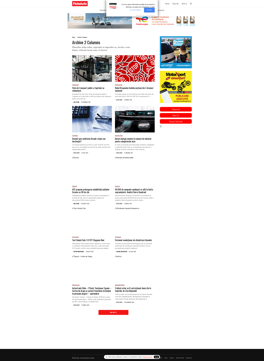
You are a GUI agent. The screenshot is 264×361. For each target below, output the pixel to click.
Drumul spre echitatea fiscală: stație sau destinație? (88, 140)
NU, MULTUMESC (135, 10)
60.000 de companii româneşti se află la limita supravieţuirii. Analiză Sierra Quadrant (134, 191)
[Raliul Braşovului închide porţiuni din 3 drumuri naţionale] (135, 68)
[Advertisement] (176, 205)
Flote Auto (119, 100)
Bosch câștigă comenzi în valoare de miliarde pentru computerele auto (133, 140)
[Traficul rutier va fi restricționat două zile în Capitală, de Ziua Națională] (135, 268)
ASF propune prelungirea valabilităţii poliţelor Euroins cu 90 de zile (90, 191)
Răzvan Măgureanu (79, 251)
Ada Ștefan (76, 102)
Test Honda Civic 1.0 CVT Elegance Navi (88, 240)
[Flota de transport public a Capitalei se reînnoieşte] (92, 68)
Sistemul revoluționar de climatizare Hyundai (133, 240)
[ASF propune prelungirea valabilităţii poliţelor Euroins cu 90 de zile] (92, 170)
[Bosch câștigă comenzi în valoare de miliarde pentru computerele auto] (135, 119)
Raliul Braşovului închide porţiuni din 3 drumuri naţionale (134, 89)
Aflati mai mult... (148, 357)
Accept (156, 357)
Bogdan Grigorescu (121, 251)
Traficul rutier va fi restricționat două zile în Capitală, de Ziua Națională (133, 289)
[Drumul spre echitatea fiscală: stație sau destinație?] (92, 119)
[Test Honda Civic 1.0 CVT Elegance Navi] (92, 220)
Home (73, 37)
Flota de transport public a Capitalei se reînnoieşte (88, 89)
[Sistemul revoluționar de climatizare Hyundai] (135, 220)
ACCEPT (149, 10)
